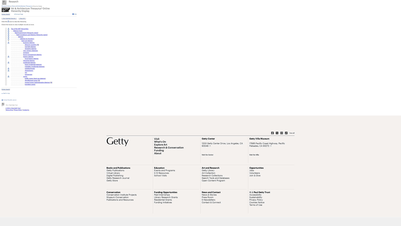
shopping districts (30, 48)
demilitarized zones (31, 80)
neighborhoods (30, 68)
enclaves (26, 52)
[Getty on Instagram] (281, 133)
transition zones (30, 84)
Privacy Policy (18, 110)
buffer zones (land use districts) (35, 78)
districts (20, 37)
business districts (28, 43)
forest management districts (32, 54)
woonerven (28, 74)
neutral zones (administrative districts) (37, 82)
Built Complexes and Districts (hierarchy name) (32, 35)
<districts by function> (27, 39)
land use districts (27, 41)
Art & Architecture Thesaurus (24, 6)
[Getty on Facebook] (272, 133)
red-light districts (30, 47)
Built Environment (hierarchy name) (26, 33)
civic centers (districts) (30, 50)
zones (25, 76)
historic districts (28, 56)
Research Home (6, 6)
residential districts (29, 62)
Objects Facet (17, 31)
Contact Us (26, 110)
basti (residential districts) (33, 64)
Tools (13, 6)
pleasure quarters (31, 45)
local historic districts (31, 58)
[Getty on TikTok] (286, 133)
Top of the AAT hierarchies (19, 29)
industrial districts (29, 60)
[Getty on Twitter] (277, 133)
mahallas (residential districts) (34, 66)
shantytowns (29, 70)
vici (26, 72)
